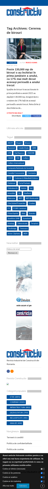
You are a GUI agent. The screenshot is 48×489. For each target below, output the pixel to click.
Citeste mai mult (15, 113)
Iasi (31, 188)
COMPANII (14, 402)
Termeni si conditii (15, 437)
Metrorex (11, 198)
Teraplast (34, 223)
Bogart (19, 143)
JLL (19, 193)
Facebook (37, 116)
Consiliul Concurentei (16, 173)
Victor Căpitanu (14, 233)
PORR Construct (19, 208)
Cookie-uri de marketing (12, 481)
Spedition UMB (13, 218)
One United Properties (16, 203)
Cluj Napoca (19, 153)
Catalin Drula (23, 148)
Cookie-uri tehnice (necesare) (14, 469)
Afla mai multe (8, 486)
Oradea (32, 203)
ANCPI (10, 143)
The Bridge (12, 228)
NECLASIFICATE (16, 418)
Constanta (32, 173)
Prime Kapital (13, 213)
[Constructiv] (24, 14)
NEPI (20, 198)
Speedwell (27, 218)
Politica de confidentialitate (19, 443)
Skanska (32, 213)
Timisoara (24, 228)
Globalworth (13, 188)
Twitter (27, 116)
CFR (9, 153)
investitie (11, 193)
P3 (9, 208)
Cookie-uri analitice (10, 477)
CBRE (34, 148)
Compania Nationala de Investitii (20, 168)
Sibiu (23, 213)
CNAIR (10, 158)
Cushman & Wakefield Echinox (26, 178)
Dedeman (11, 183)
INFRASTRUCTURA (17, 407)
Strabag (11, 223)
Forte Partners (24, 183)
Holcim (23, 188)
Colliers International (16, 163)
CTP (9, 178)
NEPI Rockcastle (32, 198)
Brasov (28, 143)
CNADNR (30, 153)
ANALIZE (12, 63)
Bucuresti (11, 148)
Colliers (26, 158)
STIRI (12, 397)
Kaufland (27, 193)
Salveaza (23, 486)
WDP (25, 233)
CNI (17, 158)
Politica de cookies (15, 449)
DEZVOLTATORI (16, 413)
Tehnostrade (22, 223)
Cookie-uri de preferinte (12, 473)
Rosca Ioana (31, 63)
